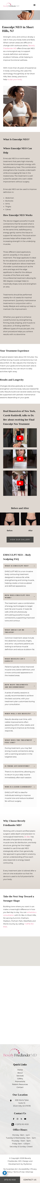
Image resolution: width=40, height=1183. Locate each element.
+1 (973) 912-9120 (22, 1124)
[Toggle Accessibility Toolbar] (4, 1173)
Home (20, 1070)
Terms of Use (18, 1172)
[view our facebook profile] (13, 1119)
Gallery (20, 1078)
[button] (20, 539)
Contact (20, 1087)
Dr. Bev (27, 837)
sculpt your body (14, 79)
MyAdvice (27, 1164)
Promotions (20, 1081)
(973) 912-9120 (10, 1180)
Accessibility (24, 1169)
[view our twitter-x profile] (21, 1119)
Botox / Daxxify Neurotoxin (20, 991)
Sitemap (29, 1172)
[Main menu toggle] (34, 5)
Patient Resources (20, 1084)
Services (20, 1076)
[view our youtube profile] (25, 1119)
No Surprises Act (10, 1169)
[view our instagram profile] (17, 1119)
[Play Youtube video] (20, 437)
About (20, 1073)
